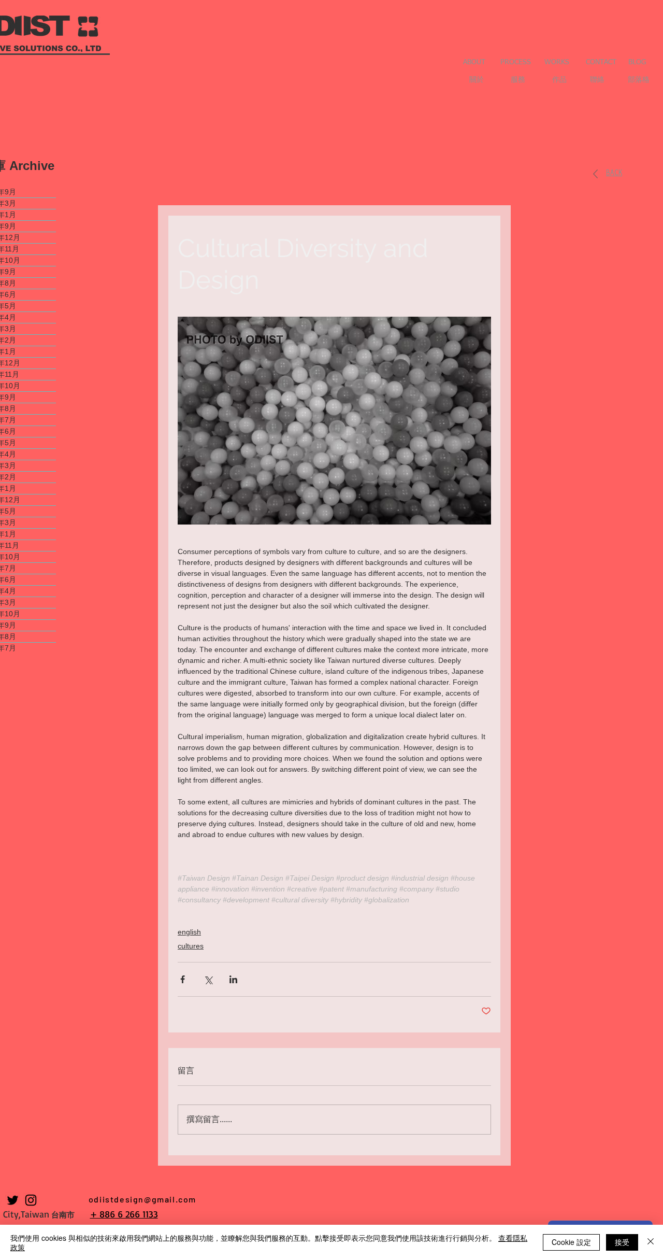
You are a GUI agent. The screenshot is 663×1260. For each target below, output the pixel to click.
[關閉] (650, 1242)
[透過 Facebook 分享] (183, 979)
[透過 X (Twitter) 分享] (208, 979)
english (189, 932)
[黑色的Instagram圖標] (30, 1200)
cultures (191, 946)
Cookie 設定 (571, 1242)
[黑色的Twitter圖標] (12, 1200)
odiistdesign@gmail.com (142, 1199)
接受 (622, 1242)
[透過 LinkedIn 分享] (233, 979)
